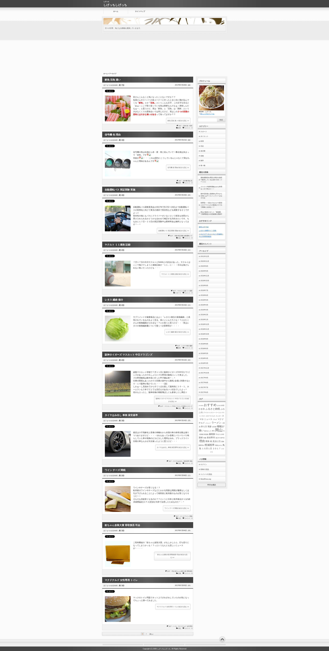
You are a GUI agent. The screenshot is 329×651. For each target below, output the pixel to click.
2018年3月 (204, 363)
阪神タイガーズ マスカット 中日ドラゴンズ (128, 354)
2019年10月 (205, 281)
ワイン (187, 516)
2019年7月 (204, 290)
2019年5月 (204, 300)
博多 (210, 426)
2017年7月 (204, 387)
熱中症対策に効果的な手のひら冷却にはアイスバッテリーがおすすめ (211, 196)
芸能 (179, 573)
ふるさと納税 (212, 408)
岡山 (219, 430)
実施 (176, 235)
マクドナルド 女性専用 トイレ (121, 580)
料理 (202, 141)
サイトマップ (140, 11)
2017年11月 (205, 368)
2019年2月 (204, 315)
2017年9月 (204, 378)
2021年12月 (205, 256)
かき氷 (202, 409)
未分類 (203, 151)
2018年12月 (205, 324)
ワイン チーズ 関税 (115, 470)
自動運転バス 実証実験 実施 (120, 189)
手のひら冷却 (220, 434)
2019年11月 (205, 276)
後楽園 (206, 434)
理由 (189, 181)
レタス (184, 345)
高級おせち (218, 445)
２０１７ (217, 448)
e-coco (201, 405)
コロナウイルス (210, 416)
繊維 (191, 345)
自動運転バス (188, 235)
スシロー (218, 416)
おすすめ (210, 405)
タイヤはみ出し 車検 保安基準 (121, 415)
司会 (173, 571)
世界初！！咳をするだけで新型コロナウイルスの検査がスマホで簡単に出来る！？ (211, 205)
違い (187, 125)
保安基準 (186, 461)
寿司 (213, 431)
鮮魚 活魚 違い (113, 79)
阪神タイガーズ (187, 406)
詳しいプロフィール (207, 114)
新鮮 (201, 437)
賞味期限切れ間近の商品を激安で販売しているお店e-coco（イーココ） (211, 180)
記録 (185, 291)
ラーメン (216, 422)
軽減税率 (209, 445)
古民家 (214, 426)
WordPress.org (206, 479)
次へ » (151, 634)
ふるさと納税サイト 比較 (207, 230)
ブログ (215, 419)
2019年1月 (204, 319)
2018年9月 (204, 339)
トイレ (175, 626)
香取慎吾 (189, 571)
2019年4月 (204, 305)
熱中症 (222, 438)
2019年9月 (204, 285)
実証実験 (181, 235)
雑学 (179, 128)
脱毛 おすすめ (204, 227)
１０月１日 (207, 448)
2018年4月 (204, 358)
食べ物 (203, 165)
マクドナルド (182, 626)
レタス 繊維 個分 (114, 299)
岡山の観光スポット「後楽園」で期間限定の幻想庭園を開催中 (211, 213)
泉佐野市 (211, 437)
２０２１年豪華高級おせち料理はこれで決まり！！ (211, 188)
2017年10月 (205, 373)
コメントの (206, 474)
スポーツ (178, 293)
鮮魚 (191, 125)
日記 (179, 238)
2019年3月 (204, 310)
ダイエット (204, 136)
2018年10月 (205, 334)
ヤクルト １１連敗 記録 (117, 244)
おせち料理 (220, 405)
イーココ (218, 412)
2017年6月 (204, 392)
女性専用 (189, 626)
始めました (207, 431)
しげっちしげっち (115, 5)
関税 (191, 516)
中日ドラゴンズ (177, 406)
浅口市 (218, 438)
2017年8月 (204, 382)
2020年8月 (204, 266)
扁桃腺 (212, 434)
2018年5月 (204, 353)
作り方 (204, 426)
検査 (204, 438)
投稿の (205, 469)
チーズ (182, 516)
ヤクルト (180, 291)
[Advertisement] (164, 52)
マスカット (168, 406)
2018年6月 (204, 348)
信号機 (185, 181)
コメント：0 (188, 128)
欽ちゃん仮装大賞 (180, 571)
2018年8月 (204, 344)
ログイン (204, 464)
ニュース (208, 419)
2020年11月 (205, 261)
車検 (191, 461)
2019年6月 (204, 295)
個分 (187, 345)
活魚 (184, 125)
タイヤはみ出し (178, 461)
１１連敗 (189, 291)
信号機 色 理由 (113, 134)
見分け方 (217, 441)
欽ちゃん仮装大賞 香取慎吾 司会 (122, 525)
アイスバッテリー (209, 412)
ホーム (115, 11)
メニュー (208, 423)
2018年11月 (205, 329)
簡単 (207, 441)
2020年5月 (204, 271)
